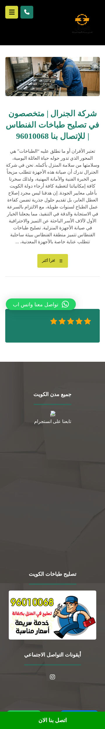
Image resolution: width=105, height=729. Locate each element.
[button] (41, 304)
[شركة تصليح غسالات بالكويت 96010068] (82, 23)
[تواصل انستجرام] (52, 677)
